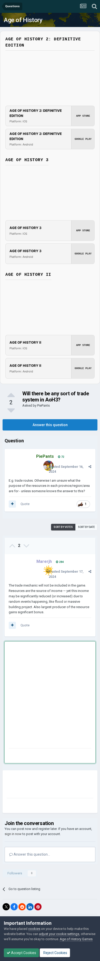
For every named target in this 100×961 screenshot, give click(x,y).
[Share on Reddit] (22, 906)
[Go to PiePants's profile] (48, 466)
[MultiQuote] (12, 504)
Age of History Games (76, 939)
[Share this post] (89, 467)
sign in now (13, 834)
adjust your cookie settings (59, 934)
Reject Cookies (55, 953)
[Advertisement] (50, 696)
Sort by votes (63, 527)
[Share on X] (6, 906)
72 (62, 457)
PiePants (43, 405)
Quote (25, 504)
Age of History (23, 20)
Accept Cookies (23, 953)
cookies (34, 929)
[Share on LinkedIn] (30, 906)
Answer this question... (31, 854)
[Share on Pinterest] (38, 906)
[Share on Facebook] (14, 906)
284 (61, 562)
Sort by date (86, 527)
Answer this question (50, 425)
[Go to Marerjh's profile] (48, 570)
